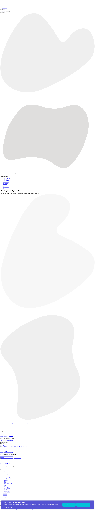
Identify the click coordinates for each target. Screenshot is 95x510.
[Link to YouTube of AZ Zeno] (3, 427)
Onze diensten (6, 182)
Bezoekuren (5, 480)
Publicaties (5, 494)
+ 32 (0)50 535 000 (3, 440)
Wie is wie (5, 495)
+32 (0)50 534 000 (3, 456)
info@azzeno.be (10, 440)
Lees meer (23, 505)
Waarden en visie (6, 491)
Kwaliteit (5, 184)
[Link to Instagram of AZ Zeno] (3, 429)
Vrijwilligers (5, 489)
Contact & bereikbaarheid (7, 483)
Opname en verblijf (6, 178)
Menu (8, 11)
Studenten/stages (6, 487)
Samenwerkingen (6, 488)
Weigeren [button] (69, 504)
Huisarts (4, 485)
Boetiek (4, 482)
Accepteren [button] (83, 504)
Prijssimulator (5, 183)
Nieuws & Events (6, 492)
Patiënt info (5, 471)
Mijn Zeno (4, 11)
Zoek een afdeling (6, 474)
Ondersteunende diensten (7, 475)
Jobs (4, 486)
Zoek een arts (5, 473)
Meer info (2, 445)
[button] (32, 507)
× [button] (92, 501)
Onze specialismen (6, 180)
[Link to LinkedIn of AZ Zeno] (3, 426)
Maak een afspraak (6, 472)
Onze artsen (5, 179)
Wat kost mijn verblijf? (7, 478)
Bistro (4, 481)
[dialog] (47, 504)
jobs (3, 188)
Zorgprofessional (6, 187)
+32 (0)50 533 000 (3, 467)
